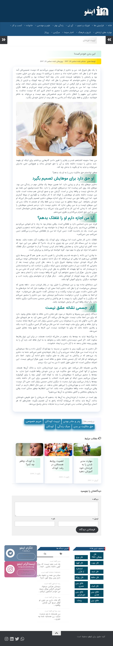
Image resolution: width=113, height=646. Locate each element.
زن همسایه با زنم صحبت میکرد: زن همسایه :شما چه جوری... (49, 616)
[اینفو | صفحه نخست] (96, 11)
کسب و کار (17, 25)
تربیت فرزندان (89, 40)
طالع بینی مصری (79, 585)
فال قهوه (79, 563)
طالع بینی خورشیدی (80, 593)
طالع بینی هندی (95, 593)
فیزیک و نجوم (83, 25)
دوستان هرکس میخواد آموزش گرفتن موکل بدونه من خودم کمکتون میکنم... (49, 589)
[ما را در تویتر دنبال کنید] (17, 639)
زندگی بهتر (58, 25)
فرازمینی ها (99, 25)
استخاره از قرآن (80, 570)
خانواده (29, 25)
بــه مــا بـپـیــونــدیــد (26, 556)
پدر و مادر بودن (71, 421)
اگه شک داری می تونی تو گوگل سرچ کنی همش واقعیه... (49, 603)
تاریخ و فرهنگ (84, 32)
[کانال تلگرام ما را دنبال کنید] (22, 639)
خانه (110, 25)
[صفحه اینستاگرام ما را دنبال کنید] (6, 639)
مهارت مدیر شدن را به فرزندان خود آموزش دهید (85, 466)
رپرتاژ (47, 32)
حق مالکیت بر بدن (83, 426)
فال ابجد (94, 571)
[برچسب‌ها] (61, 554)
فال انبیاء (94, 586)
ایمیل (95, 518)
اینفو (90, 636)
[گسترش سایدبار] (3, 39)
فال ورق (79, 557)
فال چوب (95, 563)
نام (53, 518)
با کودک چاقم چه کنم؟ (27, 462)
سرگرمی (56, 32)
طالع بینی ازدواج (95, 602)
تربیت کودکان (52, 421)
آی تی (70, 25)
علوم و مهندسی (43, 25)
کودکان (50, 426)
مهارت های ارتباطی (103, 32)
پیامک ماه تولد (80, 602)
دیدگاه (95, 499)
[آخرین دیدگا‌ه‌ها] (45, 554)
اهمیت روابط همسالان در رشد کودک (56, 464)
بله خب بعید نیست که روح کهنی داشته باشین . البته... (48, 565)
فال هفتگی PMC (97, 556)
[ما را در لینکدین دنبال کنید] (12, 639)
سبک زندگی (63, 426)
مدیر (89, 61)
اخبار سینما (69, 32)
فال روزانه (79, 577)
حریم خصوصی (33, 421)
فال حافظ (95, 577)
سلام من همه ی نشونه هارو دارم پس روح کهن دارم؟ (48, 576)
